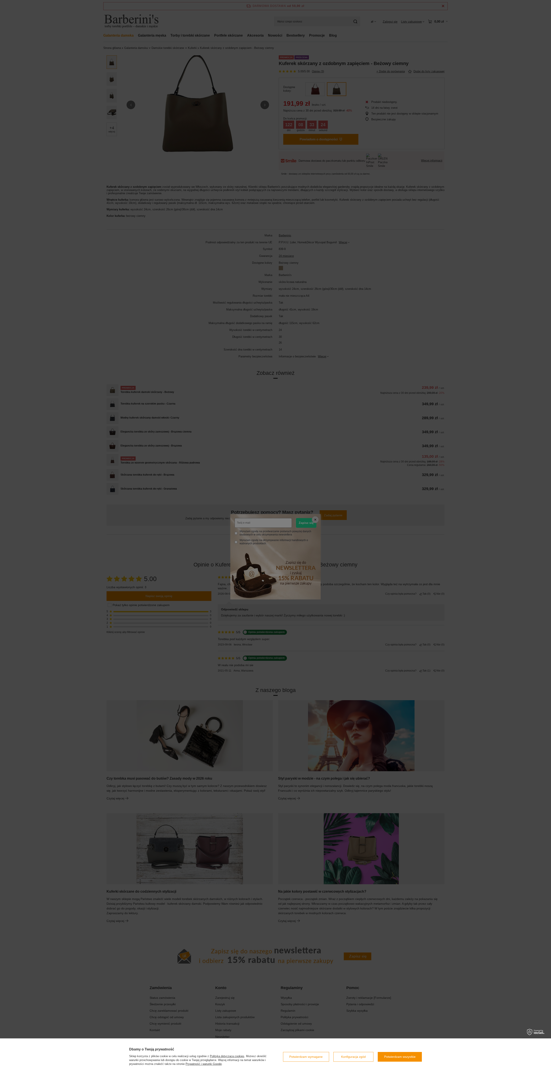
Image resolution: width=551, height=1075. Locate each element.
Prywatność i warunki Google (204, 1064)
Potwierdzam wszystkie (400, 1056)
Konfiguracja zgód (353, 1056)
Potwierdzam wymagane (306, 1056)
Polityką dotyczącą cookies (227, 1056)
